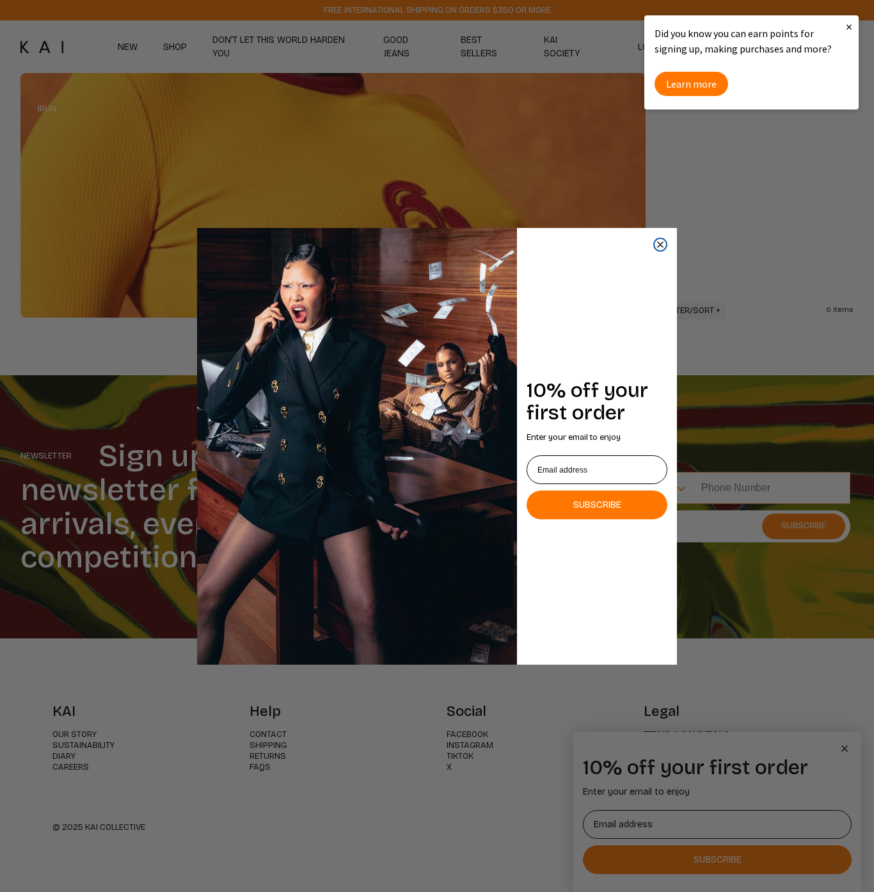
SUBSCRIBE (597, 504)
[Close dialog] (660, 244)
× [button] (849, 27)
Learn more (691, 83)
